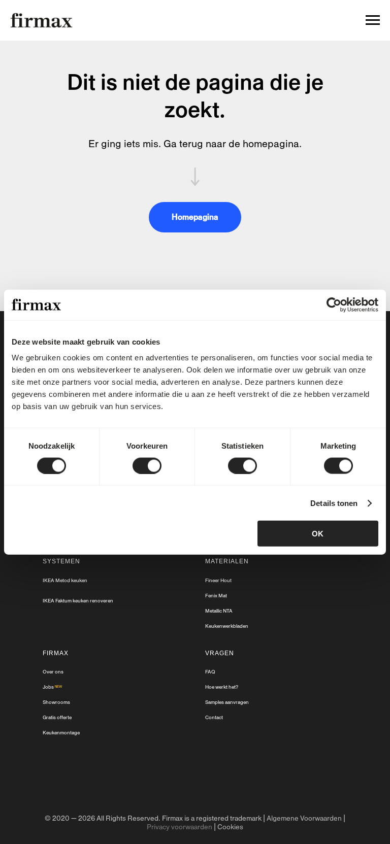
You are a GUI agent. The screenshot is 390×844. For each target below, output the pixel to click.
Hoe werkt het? (221, 687)
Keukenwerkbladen (226, 626)
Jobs (48, 687)
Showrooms (56, 702)
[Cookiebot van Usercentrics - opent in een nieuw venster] (333, 304)
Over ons (53, 671)
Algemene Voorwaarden (304, 818)
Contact (214, 717)
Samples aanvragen (227, 702)
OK (317, 533)
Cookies (230, 827)
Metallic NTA (219, 610)
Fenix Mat (216, 595)
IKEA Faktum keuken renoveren (78, 600)
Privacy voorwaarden (179, 827)
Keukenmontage (61, 732)
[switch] (147, 465)
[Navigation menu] (373, 20)
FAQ (210, 671)
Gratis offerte (57, 717)
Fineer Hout (218, 580)
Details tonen (334, 502)
